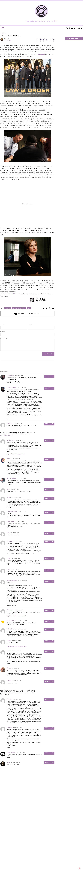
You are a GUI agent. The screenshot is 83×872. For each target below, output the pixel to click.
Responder (49, 376)
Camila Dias (10, 375)
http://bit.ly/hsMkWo (5, 435)
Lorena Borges (11, 387)
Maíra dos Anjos (12, 620)
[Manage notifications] (79, 868)
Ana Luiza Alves (11, 478)
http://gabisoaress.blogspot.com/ (15, 454)
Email (53, 308)
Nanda (9, 651)
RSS (81, 28)
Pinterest (69, 28)
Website (2, 331)
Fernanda (10, 610)
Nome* (2, 325)
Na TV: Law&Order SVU (10, 35)
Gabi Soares (10, 440)
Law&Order (7, 308)
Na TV (24, 308)
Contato (79, 28)
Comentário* (3, 338)
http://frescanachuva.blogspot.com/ (16, 616)
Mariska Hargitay (17, 308)
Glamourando (11, 752)
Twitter (75, 28)
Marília (9, 681)
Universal (10, 294)
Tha (8, 533)
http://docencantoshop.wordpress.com (17, 646)
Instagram (67, 28)
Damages (41, 54)
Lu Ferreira (7, 40)
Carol (8, 762)
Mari (8, 569)
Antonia (9, 541)
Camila (9, 640)
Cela (8, 489)
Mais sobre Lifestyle (73, 38)
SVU (29, 308)
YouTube (72, 28)
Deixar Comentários (29, 313)
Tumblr (46, 308)
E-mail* (30, 325)
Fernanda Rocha (12, 511)
